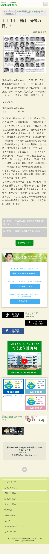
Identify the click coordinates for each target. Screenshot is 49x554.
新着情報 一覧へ (24, 243)
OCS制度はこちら (25, 286)
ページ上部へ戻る (24, 469)
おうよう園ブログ (12, 499)
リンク (7, 521)
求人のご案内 (10, 504)
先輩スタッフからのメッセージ (25, 273)
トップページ (10, 482)
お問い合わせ (10, 515)
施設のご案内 (10, 493)
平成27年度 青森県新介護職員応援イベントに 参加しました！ (23, 222)
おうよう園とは (11, 488)
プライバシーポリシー (13, 526)
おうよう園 (9, 4)
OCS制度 (8, 510)
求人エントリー (25, 301)
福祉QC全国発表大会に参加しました (24, 232)
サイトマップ (10, 532)
